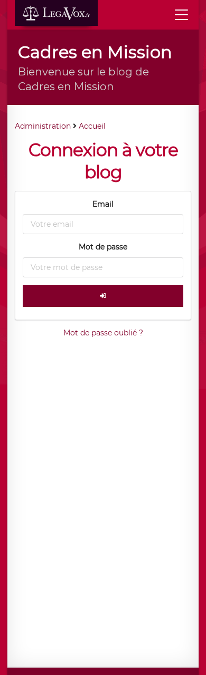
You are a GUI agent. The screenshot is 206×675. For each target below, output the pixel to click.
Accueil (92, 126)
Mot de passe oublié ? (103, 333)
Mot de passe (103, 247)
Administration (43, 126)
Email (103, 204)
